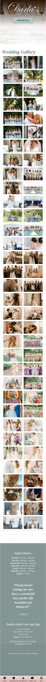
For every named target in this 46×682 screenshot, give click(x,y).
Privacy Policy (24, 653)
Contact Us (32, 681)
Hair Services (13, 681)
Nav (41, 681)
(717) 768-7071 (26, 637)
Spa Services (23, 681)
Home (5, 681)
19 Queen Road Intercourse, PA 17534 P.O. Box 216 (23, 632)
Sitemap (34, 653)
